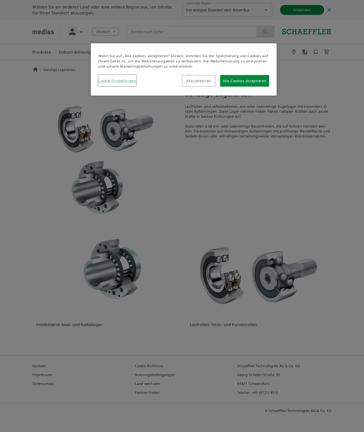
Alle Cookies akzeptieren (244, 80)
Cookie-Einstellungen (117, 80)
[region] (184, 69)
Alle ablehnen (198, 80)
